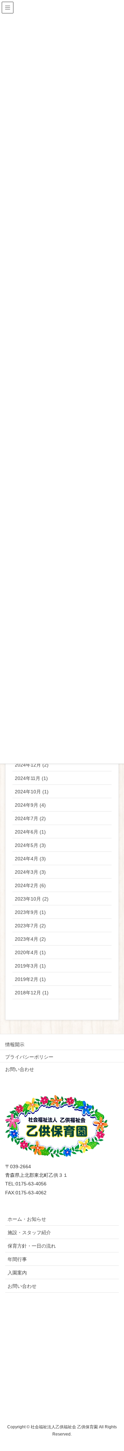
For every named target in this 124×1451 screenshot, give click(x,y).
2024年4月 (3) (30, 858)
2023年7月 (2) (30, 925)
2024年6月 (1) (30, 832)
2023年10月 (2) (32, 899)
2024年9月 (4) (30, 805)
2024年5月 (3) (30, 845)
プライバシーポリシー (29, 1057)
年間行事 (17, 1259)
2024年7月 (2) (30, 818)
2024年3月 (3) (30, 872)
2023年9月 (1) (30, 912)
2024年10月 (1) (32, 791)
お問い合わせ (19, 1069)
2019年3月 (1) (30, 966)
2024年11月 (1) (31, 778)
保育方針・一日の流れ (32, 1246)
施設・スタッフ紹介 (29, 1232)
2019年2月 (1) (30, 979)
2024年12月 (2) (32, 765)
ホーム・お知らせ (27, 1219)
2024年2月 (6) (30, 885)
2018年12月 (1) (32, 992)
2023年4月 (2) (30, 939)
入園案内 (17, 1272)
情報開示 (14, 1044)
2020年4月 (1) (30, 952)
